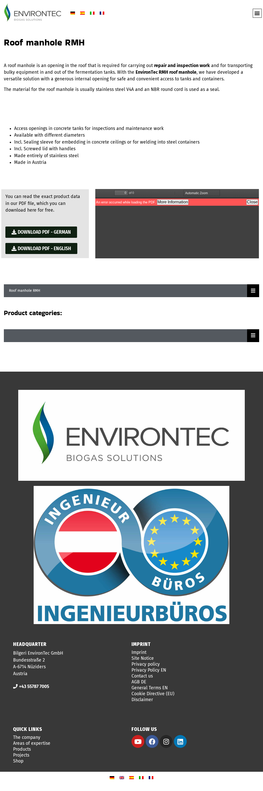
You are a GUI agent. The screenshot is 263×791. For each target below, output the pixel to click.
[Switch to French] (102, 13)
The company (26, 737)
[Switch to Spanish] (82, 13)
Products (22, 749)
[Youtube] (138, 741)
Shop (18, 761)
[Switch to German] (73, 13)
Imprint (139, 652)
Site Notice (143, 658)
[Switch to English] (122, 777)
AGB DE (139, 682)
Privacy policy (146, 664)
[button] (257, 13)
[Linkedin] (180, 741)
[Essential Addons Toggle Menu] (253, 290)
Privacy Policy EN (149, 670)
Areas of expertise (31, 743)
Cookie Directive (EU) (153, 693)
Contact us (142, 676)
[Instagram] (166, 741)
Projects (21, 755)
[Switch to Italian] (92, 13)
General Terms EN (150, 688)
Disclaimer (142, 699)
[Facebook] (152, 741)
